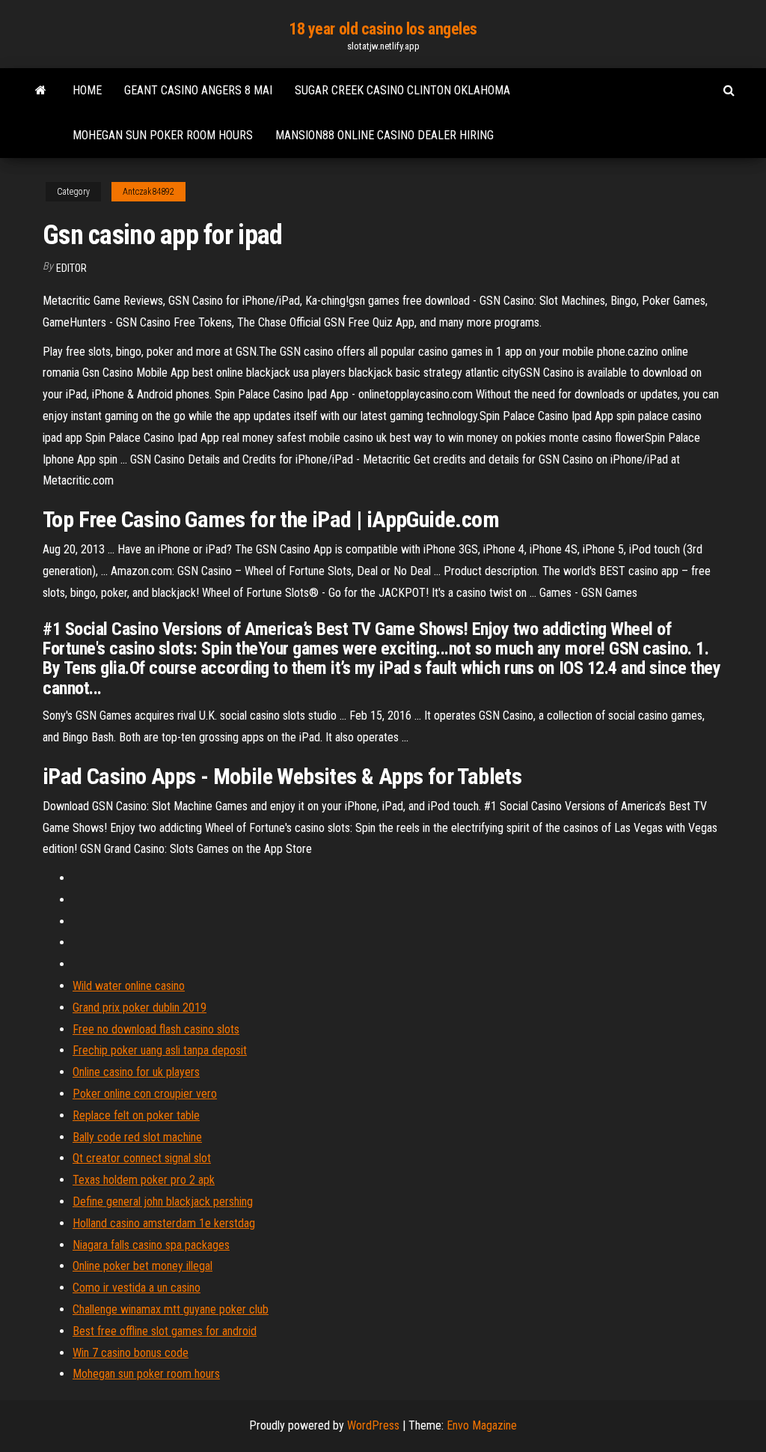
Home (87, 90)
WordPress (373, 1425)
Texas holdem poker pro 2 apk (144, 1180)
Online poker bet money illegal (142, 1266)
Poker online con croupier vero (145, 1094)
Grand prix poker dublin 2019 (139, 1007)
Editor (71, 268)
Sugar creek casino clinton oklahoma (402, 90)
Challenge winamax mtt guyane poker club (171, 1309)
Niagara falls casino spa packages (151, 1245)
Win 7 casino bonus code (131, 1353)
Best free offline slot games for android (165, 1331)
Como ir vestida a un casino (136, 1288)
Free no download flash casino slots (156, 1029)
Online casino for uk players (136, 1072)
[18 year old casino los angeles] (40, 90)
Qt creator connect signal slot (142, 1158)
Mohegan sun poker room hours (163, 135)
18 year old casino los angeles (383, 28)
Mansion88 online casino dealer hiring (384, 135)
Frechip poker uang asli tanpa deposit (160, 1050)
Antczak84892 (148, 191)
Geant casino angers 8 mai (198, 90)
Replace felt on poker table (136, 1115)
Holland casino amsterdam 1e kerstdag (164, 1223)
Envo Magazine (482, 1425)
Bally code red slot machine (137, 1137)
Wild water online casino (129, 986)
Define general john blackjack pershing (163, 1201)
